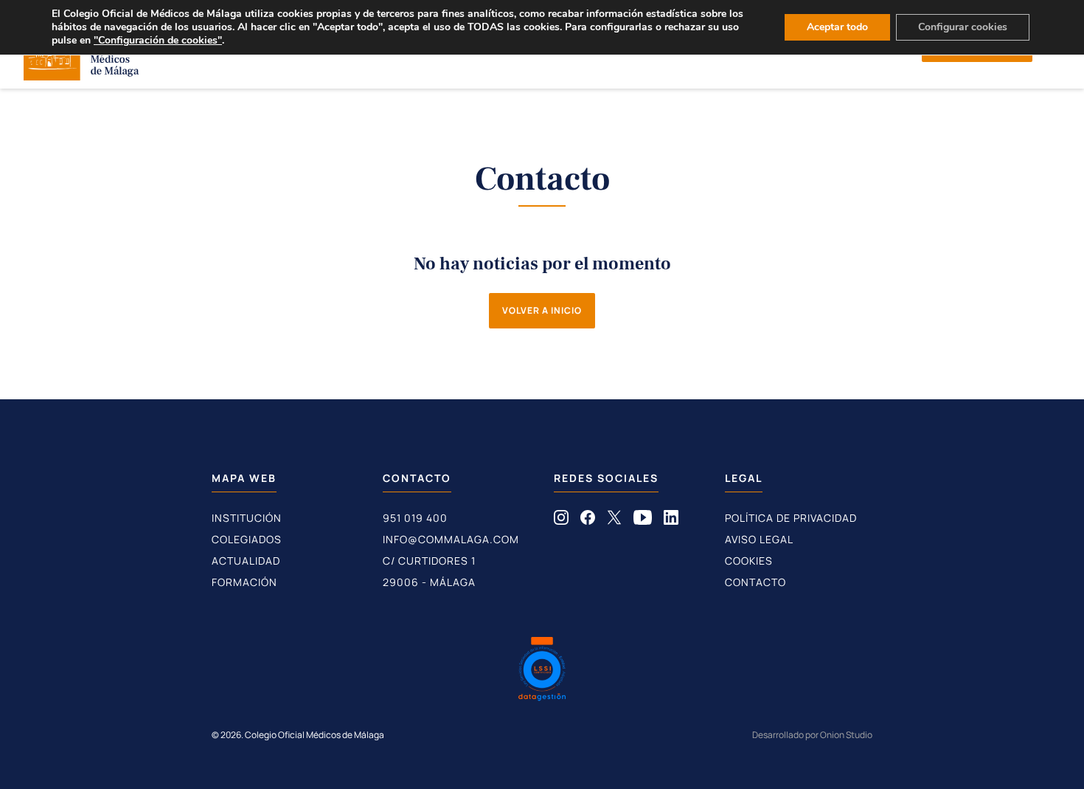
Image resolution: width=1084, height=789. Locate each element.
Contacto (755, 582)
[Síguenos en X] (614, 520)
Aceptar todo (837, 27)
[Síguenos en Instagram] (561, 520)
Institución (247, 518)
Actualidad (246, 561)
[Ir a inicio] (81, 76)
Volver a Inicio (542, 310)
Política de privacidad (791, 518)
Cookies (749, 561)
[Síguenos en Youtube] (642, 520)
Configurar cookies (962, 27)
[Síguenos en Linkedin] (671, 520)
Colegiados (247, 539)
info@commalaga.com (451, 539)
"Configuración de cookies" (158, 40)
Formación (244, 582)
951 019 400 (415, 518)
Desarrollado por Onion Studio (812, 734)
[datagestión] (542, 671)
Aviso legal (759, 539)
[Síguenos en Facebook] (587, 520)
